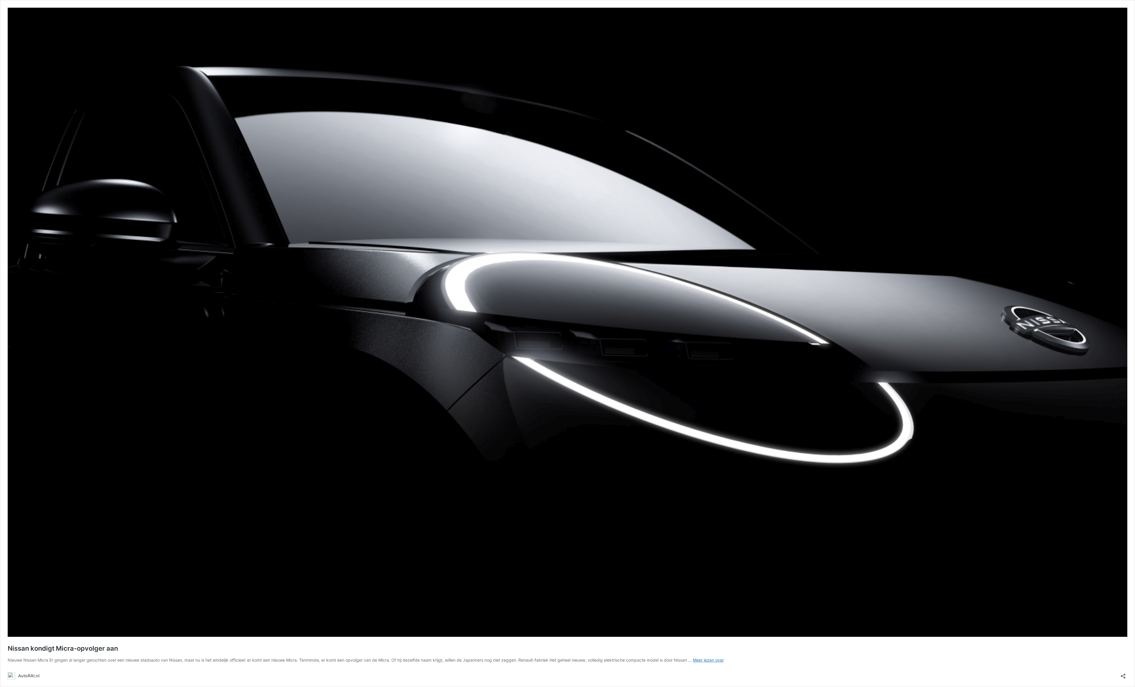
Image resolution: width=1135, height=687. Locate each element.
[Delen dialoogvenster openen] (1123, 674)
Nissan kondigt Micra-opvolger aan (63, 648)
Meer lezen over (708, 659)
